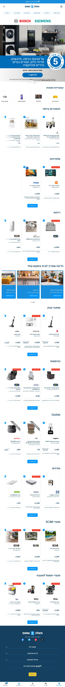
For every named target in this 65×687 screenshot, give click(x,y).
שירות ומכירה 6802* (32, 1)
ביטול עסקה (32, 674)
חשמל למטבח (37, 13)
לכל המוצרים (32, 205)
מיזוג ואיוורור (27, 13)
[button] (4, 6)
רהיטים (7, 13)
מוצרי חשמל (56, 13)
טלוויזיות (47, 13)
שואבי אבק (17, 13)
